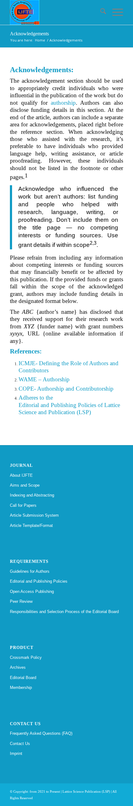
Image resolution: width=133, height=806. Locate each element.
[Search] (100, 12)
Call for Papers (23, 505)
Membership (21, 687)
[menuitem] (100, 12)
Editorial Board (23, 677)
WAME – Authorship (44, 379)
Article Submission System (34, 515)
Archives (18, 667)
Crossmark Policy (26, 657)
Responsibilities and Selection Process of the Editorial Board (64, 611)
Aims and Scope (25, 485)
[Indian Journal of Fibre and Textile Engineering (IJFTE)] (55, 12)
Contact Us (20, 743)
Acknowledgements (29, 33)
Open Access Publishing (32, 591)
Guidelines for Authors (29, 571)
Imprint (16, 753)
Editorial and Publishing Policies (38, 581)
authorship (63, 102)
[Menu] (114, 12)
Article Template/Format (31, 525)
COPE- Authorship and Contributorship (66, 388)
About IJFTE (21, 475)
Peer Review (21, 601)
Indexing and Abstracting (32, 495)
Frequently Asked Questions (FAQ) (41, 733)
